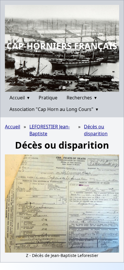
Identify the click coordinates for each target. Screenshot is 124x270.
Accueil (19, 97)
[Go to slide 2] (63, 87)
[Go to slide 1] (60, 87)
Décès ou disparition (96, 130)
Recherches (82, 97)
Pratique (48, 97)
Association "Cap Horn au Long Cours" (54, 109)
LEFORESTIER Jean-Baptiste (49, 130)
